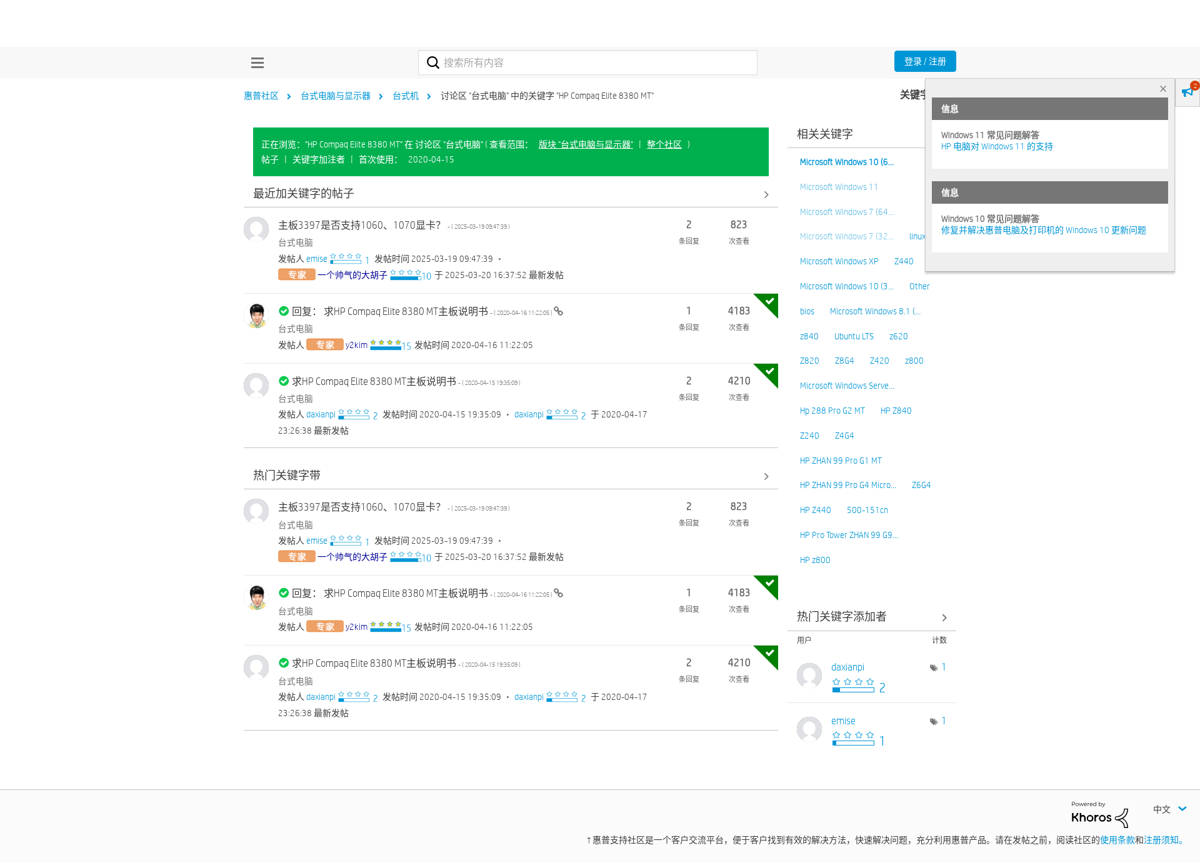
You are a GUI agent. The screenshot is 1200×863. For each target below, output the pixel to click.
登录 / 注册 (925, 61)
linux (917, 236)
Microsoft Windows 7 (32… (847, 236)
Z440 (904, 261)
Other (919, 286)
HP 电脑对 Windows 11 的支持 (997, 146)
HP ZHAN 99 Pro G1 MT (841, 460)
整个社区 (664, 144)
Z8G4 (844, 360)
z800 (914, 360)
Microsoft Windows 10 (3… (847, 286)
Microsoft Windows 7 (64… (847, 211)
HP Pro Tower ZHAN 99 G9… (849, 535)
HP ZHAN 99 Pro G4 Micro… (848, 485)
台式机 (405, 95)
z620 (898, 336)
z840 (809, 336)
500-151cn (867, 510)
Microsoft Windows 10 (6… (847, 161)
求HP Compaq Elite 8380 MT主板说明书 (406, 381)
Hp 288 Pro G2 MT (832, 410)
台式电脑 (295, 242)
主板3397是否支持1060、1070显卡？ (394, 225)
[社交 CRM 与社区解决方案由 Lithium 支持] (1100, 814)
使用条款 (1117, 840)
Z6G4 (921, 485)
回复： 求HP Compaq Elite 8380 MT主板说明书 (423, 311)
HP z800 (815, 560)
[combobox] (588, 62)
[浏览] (254, 62)
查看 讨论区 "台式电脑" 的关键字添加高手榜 (872, 618)
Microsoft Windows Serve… (847, 385)
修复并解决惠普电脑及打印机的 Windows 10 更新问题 (1043, 230)
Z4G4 (844, 435)
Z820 (809, 360)
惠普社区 (261, 95)
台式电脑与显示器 (336, 95)
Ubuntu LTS (854, 336)
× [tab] (1163, 88)
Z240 (809, 435)
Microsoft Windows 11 (839, 186)
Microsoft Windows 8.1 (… (875, 311)
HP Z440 (815, 510)
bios (807, 311)
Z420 (879, 360)
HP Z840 (896, 410)
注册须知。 (1166, 840)
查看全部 (511, 194)
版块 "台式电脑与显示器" (586, 144)
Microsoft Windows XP (839, 261)
